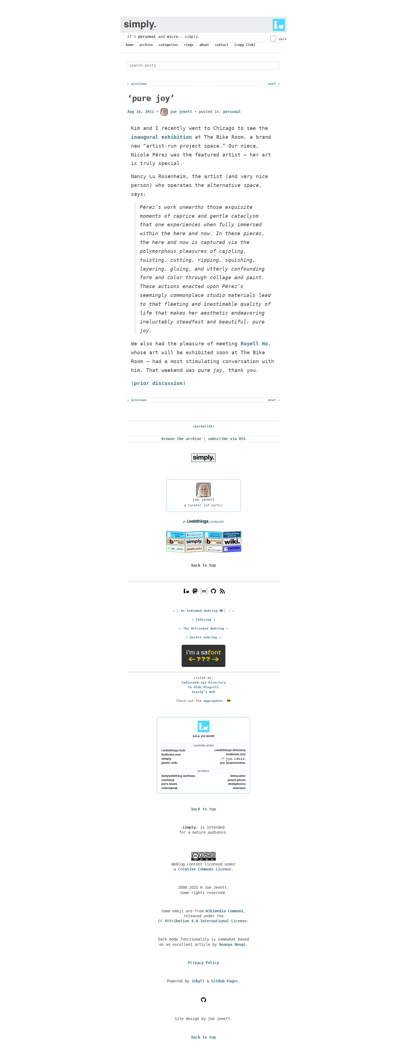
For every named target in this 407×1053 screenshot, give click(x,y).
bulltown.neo (171, 754)
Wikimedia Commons (224, 911)
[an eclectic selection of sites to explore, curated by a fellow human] (213, 534)
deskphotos (237, 783)
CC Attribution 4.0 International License (202, 921)
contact (221, 45)
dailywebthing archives (178, 775)
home (129, 45)
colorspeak (169, 788)
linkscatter (238, 775)
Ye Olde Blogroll (203, 687)
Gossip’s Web (203, 692)
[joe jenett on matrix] (203, 591)
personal (147, 36)
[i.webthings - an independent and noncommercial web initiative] (277, 23)
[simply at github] (203, 999)
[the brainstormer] (213, 548)
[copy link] (245, 45)
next (272, 83)
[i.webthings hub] (186, 591)
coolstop (167, 780)
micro (172, 36)
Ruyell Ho (254, 343)
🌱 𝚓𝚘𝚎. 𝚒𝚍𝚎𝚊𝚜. (233, 758)
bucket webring (203, 637)
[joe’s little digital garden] (175, 548)
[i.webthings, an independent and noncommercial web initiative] (175, 534)
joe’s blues (169, 783)
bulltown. (236, 754)
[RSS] (222, 591)
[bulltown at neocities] (213, 541)
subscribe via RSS (227, 438)
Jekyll (198, 981)
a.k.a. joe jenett (204, 736)
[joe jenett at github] (213, 591)
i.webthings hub (173, 750)
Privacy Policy (203, 962)
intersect (239, 788)
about (204, 45)
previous (139, 83)
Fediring (203, 619)
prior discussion (158, 383)
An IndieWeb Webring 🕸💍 (203, 611)
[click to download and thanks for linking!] (203, 457)
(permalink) (203, 426)
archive (146, 45)
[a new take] (175, 541)
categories (168, 45)
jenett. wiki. (169, 762)
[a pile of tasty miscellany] (232, 541)
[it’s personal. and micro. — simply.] (194, 541)
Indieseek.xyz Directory (203, 682)
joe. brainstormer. (233, 762)
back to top (203, 565)
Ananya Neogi (232, 944)
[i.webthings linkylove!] (194, 534)
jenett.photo (237, 780)
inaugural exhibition (161, 137)
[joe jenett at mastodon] (232, 548)
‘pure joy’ (150, 98)
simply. (166, 758)
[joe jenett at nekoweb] (194, 548)
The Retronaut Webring (203, 628)
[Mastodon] (195, 591)
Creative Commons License (204, 869)
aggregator (213, 701)
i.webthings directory (230, 750)
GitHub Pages (224, 981)
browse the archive (181, 438)
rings (189, 45)
